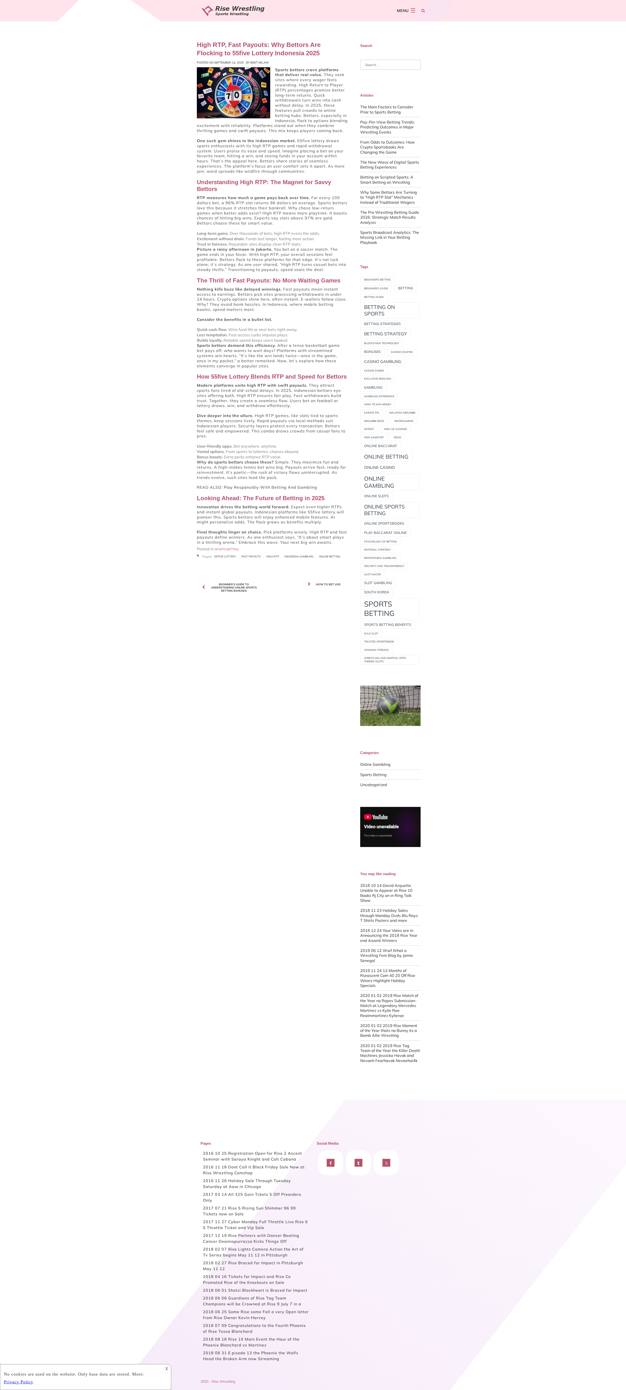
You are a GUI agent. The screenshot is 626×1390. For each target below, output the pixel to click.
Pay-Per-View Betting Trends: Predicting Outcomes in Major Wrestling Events (387, 127)
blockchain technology (381, 343)
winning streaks (376, 650)
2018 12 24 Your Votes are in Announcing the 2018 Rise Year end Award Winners (388, 935)
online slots (376, 496)
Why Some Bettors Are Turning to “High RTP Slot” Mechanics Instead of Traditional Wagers (388, 197)
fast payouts (251, 556)
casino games (374, 370)
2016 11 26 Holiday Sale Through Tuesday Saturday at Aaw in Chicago (247, 1183)
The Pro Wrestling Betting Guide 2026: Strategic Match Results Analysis (389, 217)
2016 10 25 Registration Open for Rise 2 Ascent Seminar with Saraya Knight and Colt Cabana (252, 1156)
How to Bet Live (328, 584)
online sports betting (384, 509)
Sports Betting (227, 549)
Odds (397, 437)
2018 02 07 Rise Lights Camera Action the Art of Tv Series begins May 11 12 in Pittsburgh (253, 1252)
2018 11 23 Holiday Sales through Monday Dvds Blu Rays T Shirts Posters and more (389, 915)
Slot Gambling (378, 583)
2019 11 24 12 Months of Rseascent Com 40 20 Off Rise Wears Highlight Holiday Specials (387, 978)
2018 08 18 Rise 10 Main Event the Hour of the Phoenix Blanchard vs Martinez (251, 1342)
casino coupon (402, 352)
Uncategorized (373, 784)
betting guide (374, 297)
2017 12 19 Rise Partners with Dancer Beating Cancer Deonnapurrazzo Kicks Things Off (251, 1238)
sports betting (379, 608)
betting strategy (385, 334)
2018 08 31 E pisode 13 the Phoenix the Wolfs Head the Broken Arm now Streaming (250, 1355)
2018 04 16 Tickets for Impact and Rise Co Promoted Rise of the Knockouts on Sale (247, 1279)
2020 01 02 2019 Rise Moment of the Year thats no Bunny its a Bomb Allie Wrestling (388, 1030)
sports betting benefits (387, 624)
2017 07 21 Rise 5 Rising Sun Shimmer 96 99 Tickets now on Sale (249, 1211)
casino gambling (382, 361)
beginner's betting (377, 279)
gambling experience (379, 396)
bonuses (372, 352)
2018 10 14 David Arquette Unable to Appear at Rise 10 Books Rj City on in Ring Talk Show (386, 893)
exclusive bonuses (377, 378)
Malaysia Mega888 (402, 412)
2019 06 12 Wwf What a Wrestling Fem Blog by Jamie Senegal (386, 955)
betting (405, 288)
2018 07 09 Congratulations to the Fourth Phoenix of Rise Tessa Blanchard (254, 1328)
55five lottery (225, 556)
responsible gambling (380, 558)
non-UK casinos (395, 429)
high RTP (272, 556)
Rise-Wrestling (223, 1381)
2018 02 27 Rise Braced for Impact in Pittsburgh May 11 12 (253, 1265)
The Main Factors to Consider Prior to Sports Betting (386, 109)
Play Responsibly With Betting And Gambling (270, 487)
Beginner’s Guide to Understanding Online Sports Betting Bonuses (234, 587)
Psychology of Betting (380, 541)
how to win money (377, 404)
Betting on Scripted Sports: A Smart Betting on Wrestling (386, 179)
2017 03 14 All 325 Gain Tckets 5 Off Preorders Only (252, 1197)
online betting (329, 556)
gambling (373, 387)
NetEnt (369, 429)
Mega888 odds (374, 421)
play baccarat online (385, 533)
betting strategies (382, 324)
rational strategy (377, 549)
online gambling (379, 482)
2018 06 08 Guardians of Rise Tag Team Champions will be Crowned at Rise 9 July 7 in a (252, 1301)
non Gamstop (374, 437)
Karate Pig (371, 412)
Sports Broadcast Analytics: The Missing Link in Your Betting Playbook (389, 237)
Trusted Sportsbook (379, 641)
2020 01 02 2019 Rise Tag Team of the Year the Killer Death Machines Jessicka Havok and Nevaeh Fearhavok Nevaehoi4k (390, 1053)
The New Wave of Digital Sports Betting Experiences (389, 165)
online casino (379, 467)
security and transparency (384, 566)
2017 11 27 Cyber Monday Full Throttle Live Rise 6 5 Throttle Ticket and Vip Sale (255, 1224)
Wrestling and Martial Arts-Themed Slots (385, 659)
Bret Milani (259, 62)
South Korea (376, 592)
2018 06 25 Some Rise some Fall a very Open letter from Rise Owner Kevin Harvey (256, 1314)
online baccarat (380, 446)
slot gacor (372, 574)
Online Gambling (375, 764)
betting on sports (379, 310)
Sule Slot (371, 633)
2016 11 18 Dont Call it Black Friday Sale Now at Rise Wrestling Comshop (254, 1169)
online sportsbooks (384, 523)
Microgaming (404, 421)
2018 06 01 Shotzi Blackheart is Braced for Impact (255, 1290)
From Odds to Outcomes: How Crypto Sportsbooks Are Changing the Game (387, 147)
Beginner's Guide (376, 288)
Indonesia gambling (298, 556)
